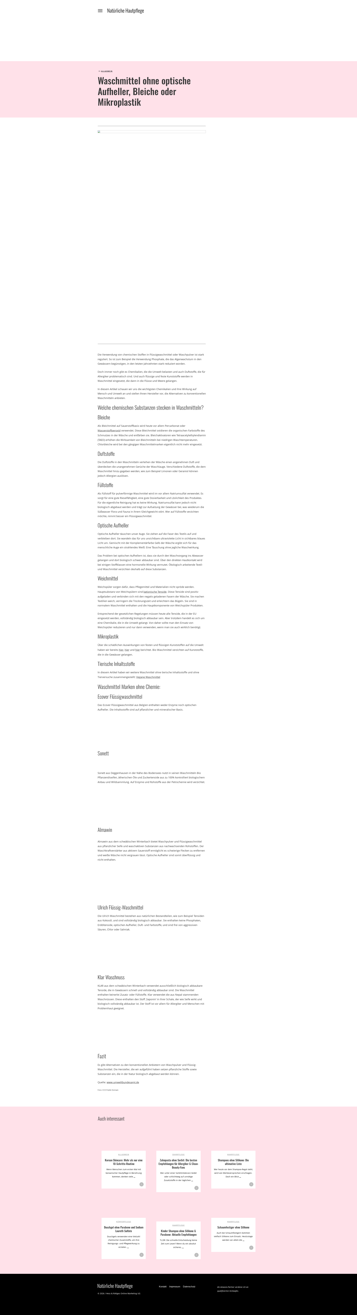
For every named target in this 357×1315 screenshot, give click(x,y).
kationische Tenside (155, 591)
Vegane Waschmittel (148, 677)
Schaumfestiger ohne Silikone (233, 1227)
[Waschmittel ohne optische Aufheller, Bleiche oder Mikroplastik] (152, 235)
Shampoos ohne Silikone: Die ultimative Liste (233, 1162)
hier (121, 649)
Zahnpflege (178, 1154)
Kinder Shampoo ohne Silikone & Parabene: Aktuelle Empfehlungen (178, 1233)
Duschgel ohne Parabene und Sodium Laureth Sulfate (123, 1229)
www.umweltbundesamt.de (123, 1082)
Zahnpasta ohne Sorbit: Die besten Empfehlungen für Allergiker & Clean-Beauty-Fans (178, 1163)
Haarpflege (233, 1154)
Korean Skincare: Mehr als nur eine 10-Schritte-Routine (124, 1162)
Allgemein (107, 71)
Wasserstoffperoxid (109, 430)
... (134, 1176)
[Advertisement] (178, 40)
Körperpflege (123, 1221)
